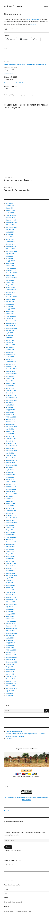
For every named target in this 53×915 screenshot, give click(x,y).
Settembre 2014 (11, 494)
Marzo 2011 (10, 590)
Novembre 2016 (11, 446)
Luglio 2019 (10, 378)
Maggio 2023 (10, 287)
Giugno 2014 (10, 501)
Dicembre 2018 (11, 395)
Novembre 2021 (11, 323)
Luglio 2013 (10, 527)
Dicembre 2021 (11, 321)
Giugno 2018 (10, 407)
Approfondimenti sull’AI (12, 885)
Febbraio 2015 (11, 482)
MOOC (6, 898)
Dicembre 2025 (11, 220)
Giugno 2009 (10, 640)
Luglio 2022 (10, 304)
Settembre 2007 (11, 688)
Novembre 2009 (11, 628)
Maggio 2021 (10, 338)
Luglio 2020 (10, 350)
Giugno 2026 (10, 208)
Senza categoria (19, 95)
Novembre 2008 (11, 657)
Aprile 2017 (10, 434)
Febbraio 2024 (11, 268)
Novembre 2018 (11, 398)
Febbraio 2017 (11, 438)
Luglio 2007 (10, 693)
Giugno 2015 (10, 472)
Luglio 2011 (10, 580)
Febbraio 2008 (11, 676)
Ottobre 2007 (10, 686)
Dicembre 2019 (11, 366)
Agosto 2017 (10, 429)
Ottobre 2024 (10, 249)
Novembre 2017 (11, 424)
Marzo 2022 (10, 314)
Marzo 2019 (10, 388)
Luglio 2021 (10, 333)
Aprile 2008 (10, 671)
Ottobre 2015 (10, 462)
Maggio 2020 (10, 354)
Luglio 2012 (10, 551)
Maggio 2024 (10, 261)
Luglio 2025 (10, 232)
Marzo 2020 (10, 359)
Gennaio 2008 (10, 679)
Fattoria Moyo (9, 881)
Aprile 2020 (10, 357)
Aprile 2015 (10, 477)
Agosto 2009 (10, 635)
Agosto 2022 (10, 302)
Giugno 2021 (10, 335)
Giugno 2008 (10, 667)
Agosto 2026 (10, 203)
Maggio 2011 (10, 585)
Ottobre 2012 (10, 547)
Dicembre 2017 (11, 422)
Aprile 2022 (10, 311)
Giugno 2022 (10, 306)
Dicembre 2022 (11, 294)
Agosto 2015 (10, 467)
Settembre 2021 (11, 328)
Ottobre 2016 (10, 448)
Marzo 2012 (10, 561)
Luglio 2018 (10, 405)
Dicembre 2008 (11, 655)
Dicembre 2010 (11, 597)
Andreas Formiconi (13, 6)
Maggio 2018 (10, 410)
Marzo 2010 (10, 619)
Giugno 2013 (10, 530)
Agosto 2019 (10, 376)
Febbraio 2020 (11, 362)
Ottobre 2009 (10, 631)
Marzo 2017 (10, 436)
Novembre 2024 (11, 246)
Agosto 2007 (10, 691)
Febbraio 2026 (11, 215)
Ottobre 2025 (10, 225)
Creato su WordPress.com (23, 911)
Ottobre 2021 (10, 326)
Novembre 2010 (11, 599)
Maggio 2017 (10, 431)
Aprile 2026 (10, 213)
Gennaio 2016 (10, 458)
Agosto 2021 (10, 330)
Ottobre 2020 (10, 345)
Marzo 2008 (10, 674)
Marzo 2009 (10, 647)
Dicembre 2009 (11, 626)
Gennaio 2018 (10, 419)
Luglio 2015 (10, 470)
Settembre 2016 (11, 450)
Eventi (6, 889)
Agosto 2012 (10, 549)
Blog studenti (8, 73)
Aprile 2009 (10, 645)
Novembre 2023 (11, 273)
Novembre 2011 (11, 571)
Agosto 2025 (10, 230)
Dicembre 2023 (11, 270)
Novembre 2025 (11, 222)
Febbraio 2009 (11, 650)
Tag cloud (9, 738)
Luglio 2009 (10, 638)
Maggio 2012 (10, 556)
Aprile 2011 (10, 587)
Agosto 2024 (10, 254)
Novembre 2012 (11, 544)
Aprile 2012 (10, 559)
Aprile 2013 (10, 535)
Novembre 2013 (11, 518)
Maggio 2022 (10, 309)
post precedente (33, 19)
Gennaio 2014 (10, 513)
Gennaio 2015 (10, 484)
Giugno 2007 (10, 695)
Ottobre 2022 (10, 299)
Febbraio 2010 (11, 621)
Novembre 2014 (11, 489)
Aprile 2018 (10, 412)
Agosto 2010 (10, 607)
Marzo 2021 (10, 340)
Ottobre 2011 (10, 573)
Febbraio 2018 (11, 417)
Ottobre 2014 (10, 491)
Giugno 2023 (10, 285)
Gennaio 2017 (10, 441)
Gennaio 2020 (10, 364)
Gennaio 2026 (10, 218)
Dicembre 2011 (11, 568)
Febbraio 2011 (11, 592)
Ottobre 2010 (10, 602)
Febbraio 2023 (11, 290)
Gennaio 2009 (10, 652)
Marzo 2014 (10, 508)
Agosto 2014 (10, 496)
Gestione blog (29, 95)
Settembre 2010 (11, 604)
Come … (33, 24)
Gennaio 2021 (10, 342)
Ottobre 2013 (10, 520)
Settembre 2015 (11, 465)
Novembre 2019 (11, 369)
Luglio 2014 (10, 498)
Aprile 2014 (10, 506)
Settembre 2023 (11, 278)
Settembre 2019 (11, 374)
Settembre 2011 (11, 575)
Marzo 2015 (10, 479)
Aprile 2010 (10, 616)
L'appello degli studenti (14, 731)
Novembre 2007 (11, 683)
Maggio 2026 (10, 210)
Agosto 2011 (10, 578)
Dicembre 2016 (11, 443)
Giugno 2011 (10, 583)
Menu (46, 6)
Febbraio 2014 (11, 510)
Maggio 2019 (10, 383)
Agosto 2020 (10, 347)
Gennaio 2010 (10, 623)
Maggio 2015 (10, 474)
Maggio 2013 (10, 532)
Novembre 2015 (11, 460)
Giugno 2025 (10, 234)
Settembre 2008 (11, 662)
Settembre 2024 (11, 251)
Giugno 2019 (10, 381)
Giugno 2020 (10, 352)
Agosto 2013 (10, 525)
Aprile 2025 (10, 237)
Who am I (7, 906)
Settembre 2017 (11, 426)
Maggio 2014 (10, 503)
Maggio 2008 (10, 669)
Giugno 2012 (10, 554)
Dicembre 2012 (11, 542)
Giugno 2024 (10, 258)
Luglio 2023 (10, 282)
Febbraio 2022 (11, 316)
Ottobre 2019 (10, 371)
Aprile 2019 (10, 386)
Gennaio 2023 (10, 292)
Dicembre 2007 (11, 681)
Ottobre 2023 (10, 275)
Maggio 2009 (10, 643)
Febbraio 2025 (11, 242)
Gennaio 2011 (10, 595)
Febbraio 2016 (11, 455)
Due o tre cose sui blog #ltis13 (13, 83)
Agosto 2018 (10, 402)
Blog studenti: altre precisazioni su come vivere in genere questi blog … (26, 64)
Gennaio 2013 (10, 539)
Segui (8, 847)
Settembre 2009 (11, 633)
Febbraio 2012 (11, 563)
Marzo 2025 (10, 239)
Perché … (18, 29)
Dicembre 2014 (11, 486)
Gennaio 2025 (10, 244)
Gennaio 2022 (10, 318)
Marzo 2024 (10, 266)
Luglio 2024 (10, 256)
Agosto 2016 (10, 453)
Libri (5, 893)
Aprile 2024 (10, 263)
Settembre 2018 (11, 400)
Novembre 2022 (11, 297)
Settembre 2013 (11, 523)
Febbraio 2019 (11, 390)
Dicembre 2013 (11, 515)
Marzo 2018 (10, 414)
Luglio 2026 (10, 206)
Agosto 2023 (10, 280)
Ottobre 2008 (10, 659)
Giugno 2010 (10, 611)
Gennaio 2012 (10, 566)
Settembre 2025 (11, 227)
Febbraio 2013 (11, 537)
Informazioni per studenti (13, 902)
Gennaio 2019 (10, 393)
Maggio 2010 (10, 614)
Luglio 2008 (10, 664)
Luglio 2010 (10, 609)
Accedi (6, 811)
